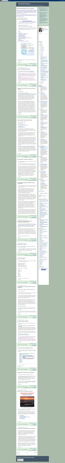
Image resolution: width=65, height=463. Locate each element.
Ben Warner (44, 28)
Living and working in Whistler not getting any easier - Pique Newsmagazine (44, 13)
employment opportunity (33, 450)
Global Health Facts (42, 240)
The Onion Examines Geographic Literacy (25, 347)
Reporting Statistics (43, 171)
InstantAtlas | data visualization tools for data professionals (44, 147)
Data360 (41, 156)
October (41, 48)
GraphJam (41, 179)
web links (35, 180)
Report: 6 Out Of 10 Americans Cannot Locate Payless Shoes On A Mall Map (29, 356)
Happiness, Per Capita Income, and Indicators (26, 372)
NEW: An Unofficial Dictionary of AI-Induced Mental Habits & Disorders (44, 103)
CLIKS (40, 233)
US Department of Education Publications (25, 159)
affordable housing (34, 217)
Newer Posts (18, 452)
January (41, 82)
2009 (40, 44)
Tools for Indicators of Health (23, 321)
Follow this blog (43, 269)
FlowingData (42, 86)
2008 (40, 45)
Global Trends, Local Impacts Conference (25, 391)
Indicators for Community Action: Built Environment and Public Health (25, 221)
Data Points (42, 92)
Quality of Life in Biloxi (22, 244)
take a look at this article (25, 246)
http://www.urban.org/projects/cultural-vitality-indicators (25, 93)
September (41, 49)
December (41, 46)
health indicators (29, 65)
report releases (34, 255)
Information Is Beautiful (43, 101)
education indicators (31, 180)
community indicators (29, 255)
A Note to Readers (42, 140)
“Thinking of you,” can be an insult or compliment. (43, 110)
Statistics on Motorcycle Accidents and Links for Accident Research (43, 173)
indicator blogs (34, 283)
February (41, 81)
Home (27, 452)
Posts (19, 459)
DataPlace (41, 234)
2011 (40, 42)
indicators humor (34, 370)
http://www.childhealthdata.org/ (22, 124)
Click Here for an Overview (21, 127)
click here (29, 445)
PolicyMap (41, 114)
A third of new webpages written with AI (43, 87)
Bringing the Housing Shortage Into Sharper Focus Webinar (44, 115)
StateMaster (41, 255)
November (41, 47)
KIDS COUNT (41, 241)
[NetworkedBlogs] (43, 268)
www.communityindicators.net (23, 445)
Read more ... (20, 82)
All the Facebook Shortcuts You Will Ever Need (43, 180)
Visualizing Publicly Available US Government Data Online (43, 165)
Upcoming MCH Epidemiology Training (25, 120)
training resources (34, 65)
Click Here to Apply (20, 126)
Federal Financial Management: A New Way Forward (43, 184)
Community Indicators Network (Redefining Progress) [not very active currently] (43, 222)
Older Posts (35, 452)
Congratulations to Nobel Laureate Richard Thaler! (43, 133)
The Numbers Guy (42, 139)
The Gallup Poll (41, 256)
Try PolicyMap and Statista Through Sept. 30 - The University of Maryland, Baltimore (44, 10)
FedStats (41, 239)
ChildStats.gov (41, 232)
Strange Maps (42, 191)
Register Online (22, 415)
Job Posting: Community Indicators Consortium (26, 428)
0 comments (34, 85)
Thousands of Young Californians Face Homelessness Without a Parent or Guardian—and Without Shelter (43, 94)
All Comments (20, 460)
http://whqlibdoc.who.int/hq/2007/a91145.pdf (23, 334)
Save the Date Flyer (22, 418)
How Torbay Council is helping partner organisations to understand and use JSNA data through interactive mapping (44, 149)
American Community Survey (43, 231)
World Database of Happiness (43, 259)
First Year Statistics (21, 258)
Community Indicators (24, 3)
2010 (40, 43)
